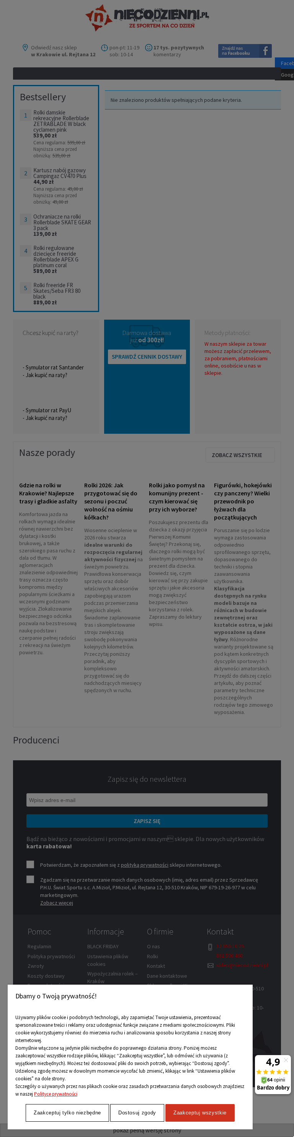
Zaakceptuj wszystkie (200, 1113)
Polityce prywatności (55, 1094)
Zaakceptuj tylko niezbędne (67, 1113)
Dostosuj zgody (137, 1113)
